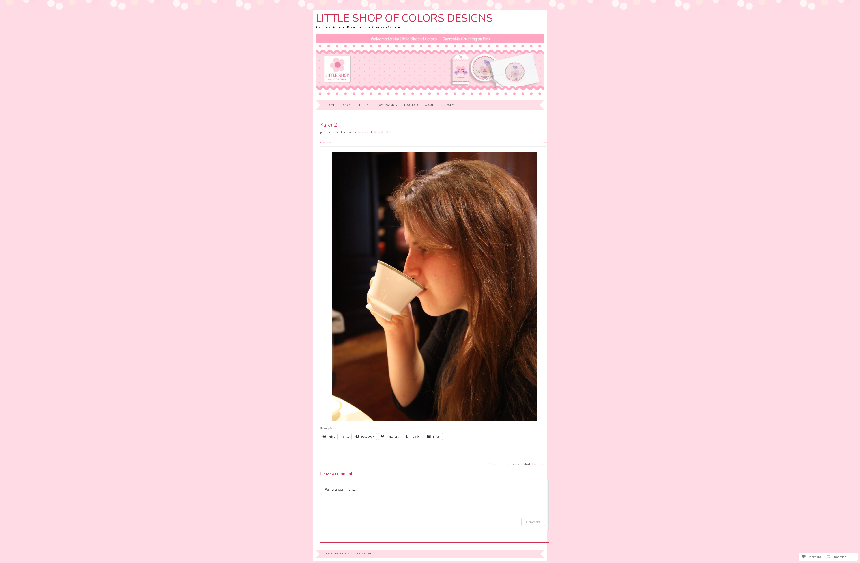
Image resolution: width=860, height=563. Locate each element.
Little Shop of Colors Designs (404, 18)
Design (346, 105)
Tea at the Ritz (382, 132)
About (429, 105)
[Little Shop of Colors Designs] (430, 97)
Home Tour (411, 105)
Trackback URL (540, 464)
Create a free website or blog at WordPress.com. (349, 553)
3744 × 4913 (364, 132)
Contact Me (448, 105)
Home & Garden (387, 105)
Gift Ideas (364, 105)
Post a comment (498, 464)
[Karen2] (434, 419)
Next (545, 142)
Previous (326, 142)
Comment (533, 522)
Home (331, 105)
